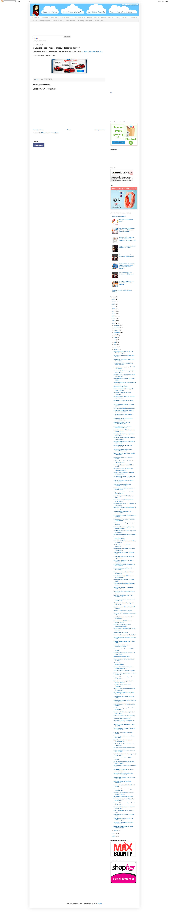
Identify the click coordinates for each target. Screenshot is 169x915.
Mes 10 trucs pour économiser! (122, 718)
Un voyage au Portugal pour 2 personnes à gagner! (122, 645)
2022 (114, 304)
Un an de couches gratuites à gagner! (124, 408)
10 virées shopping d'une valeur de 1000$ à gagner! (123, 819)
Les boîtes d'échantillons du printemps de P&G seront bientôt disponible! (127, 230)
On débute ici (35, 17)
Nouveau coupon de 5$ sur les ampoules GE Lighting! (122, 484)
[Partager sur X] (48, 79)
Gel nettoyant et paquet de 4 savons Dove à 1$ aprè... (124, 576)
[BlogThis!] (46, 79)
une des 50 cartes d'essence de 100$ (92, 51)
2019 (114, 311)
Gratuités (34, 20)
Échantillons (133, 17)
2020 (114, 309)
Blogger (100, 903)
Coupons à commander (78, 17)
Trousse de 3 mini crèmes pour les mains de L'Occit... (123, 363)
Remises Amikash (57, 20)
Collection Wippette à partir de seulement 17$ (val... (122, 422)
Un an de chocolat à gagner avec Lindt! (124, 534)
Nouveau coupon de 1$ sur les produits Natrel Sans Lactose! (126, 283)
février (116, 349)
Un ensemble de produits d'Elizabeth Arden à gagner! (124, 762)
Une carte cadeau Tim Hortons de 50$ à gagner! (126, 255)
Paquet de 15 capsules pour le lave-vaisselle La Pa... (124, 595)
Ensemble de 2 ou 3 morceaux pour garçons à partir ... (124, 793)
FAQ (102, 20)
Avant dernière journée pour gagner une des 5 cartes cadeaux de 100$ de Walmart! (127, 266)
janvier (116, 830)
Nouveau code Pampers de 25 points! (124, 670)
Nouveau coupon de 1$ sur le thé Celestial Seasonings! (123, 450)
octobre (116, 330)
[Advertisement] (65, 29)
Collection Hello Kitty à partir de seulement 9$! (122, 512)
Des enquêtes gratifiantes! (121, 386)
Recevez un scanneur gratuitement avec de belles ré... (123, 681)
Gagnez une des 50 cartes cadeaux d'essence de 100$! (123, 411)
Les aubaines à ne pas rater (49, 17)
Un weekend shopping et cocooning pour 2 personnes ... (123, 401)
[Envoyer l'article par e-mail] (41, 79)
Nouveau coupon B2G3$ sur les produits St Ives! (122, 621)
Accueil (69, 129)
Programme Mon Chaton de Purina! (123, 796)
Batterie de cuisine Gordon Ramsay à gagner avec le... (124, 488)
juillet (115, 337)
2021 (114, 306)
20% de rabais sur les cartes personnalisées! (121, 663)
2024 (114, 299)
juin (115, 339)
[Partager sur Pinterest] (51, 79)
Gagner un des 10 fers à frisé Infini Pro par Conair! (127, 246)
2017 (114, 316)
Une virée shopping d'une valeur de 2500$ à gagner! (123, 389)
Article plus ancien (100, 129)
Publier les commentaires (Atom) (50, 132)
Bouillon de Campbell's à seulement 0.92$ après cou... (123, 588)
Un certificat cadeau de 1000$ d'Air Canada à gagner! (123, 352)
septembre (117, 332)
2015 (114, 321)
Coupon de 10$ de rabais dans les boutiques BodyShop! (123, 774)
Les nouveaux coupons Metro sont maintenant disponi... (123, 469)
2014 (114, 323)
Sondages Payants (44, 20)
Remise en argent (70, 20)
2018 (114, 313)
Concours (125, 17)
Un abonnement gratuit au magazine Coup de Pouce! (124, 693)
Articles (97, 20)
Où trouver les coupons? (119, 216)
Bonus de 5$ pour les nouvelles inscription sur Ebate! (122, 426)
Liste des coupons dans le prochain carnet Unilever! (123, 500)
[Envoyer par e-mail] (45, 79)
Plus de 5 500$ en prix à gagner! (123, 610)
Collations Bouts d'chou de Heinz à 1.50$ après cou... (123, 461)
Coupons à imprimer (93, 17)
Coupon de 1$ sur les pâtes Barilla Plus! (125, 635)
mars (115, 347)
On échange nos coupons (85, 20)
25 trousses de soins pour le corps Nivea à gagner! (123, 826)
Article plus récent (38, 129)
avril (115, 344)
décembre (117, 325)
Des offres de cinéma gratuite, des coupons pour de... (123, 740)
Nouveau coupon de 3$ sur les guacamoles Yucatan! (122, 625)
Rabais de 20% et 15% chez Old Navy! (124, 715)
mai (115, 342)
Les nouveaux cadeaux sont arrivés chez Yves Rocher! (123, 537)
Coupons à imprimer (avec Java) (110, 17)
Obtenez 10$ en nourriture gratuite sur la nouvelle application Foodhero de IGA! (127, 239)
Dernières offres (64, 17)
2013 (114, 833)
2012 (114, 836)
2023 (114, 301)
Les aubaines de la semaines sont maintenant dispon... (123, 419)
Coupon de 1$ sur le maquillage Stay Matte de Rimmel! (124, 527)
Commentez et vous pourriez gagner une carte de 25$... (124, 560)
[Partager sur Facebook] (50, 79)
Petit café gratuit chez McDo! (122, 656)
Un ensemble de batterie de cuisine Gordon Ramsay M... (123, 667)
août (115, 335)
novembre (117, 327)
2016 (114, 318)
